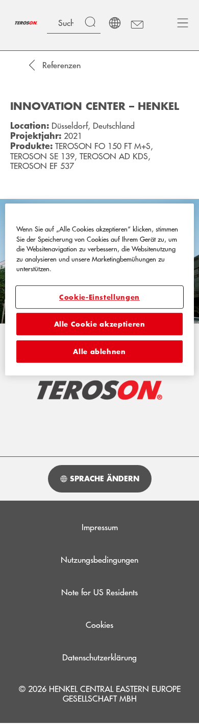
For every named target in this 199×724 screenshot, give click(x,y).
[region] (99, 289)
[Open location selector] (115, 23)
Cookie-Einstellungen (99, 297)
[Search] (93, 22)
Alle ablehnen (99, 351)
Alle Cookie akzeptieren (99, 324)
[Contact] (136, 23)
